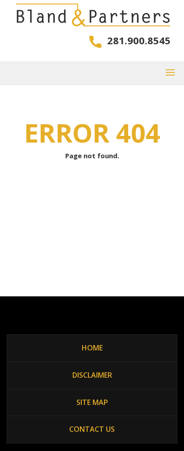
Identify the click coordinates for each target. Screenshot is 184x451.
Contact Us (92, 429)
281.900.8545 (139, 40)
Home (92, 348)
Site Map (92, 402)
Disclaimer (92, 375)
